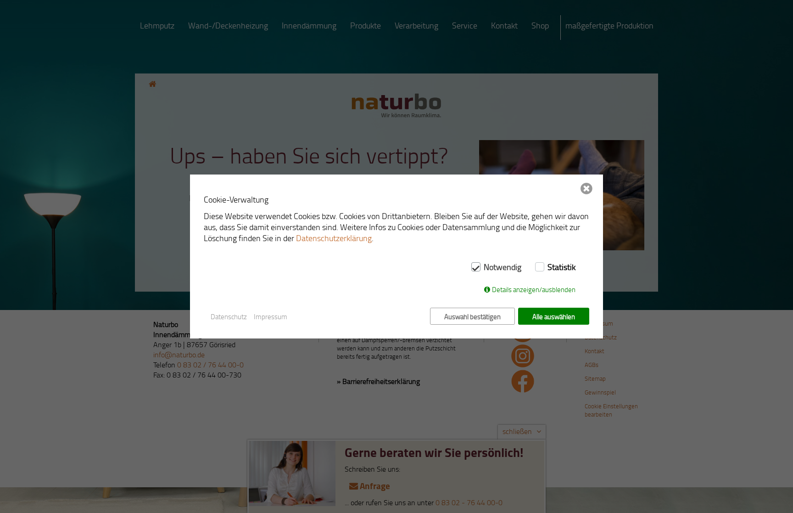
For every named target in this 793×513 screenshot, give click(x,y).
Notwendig (502, 267)
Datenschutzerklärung (334, 237)
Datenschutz (229, 316)
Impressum (270, 316)
